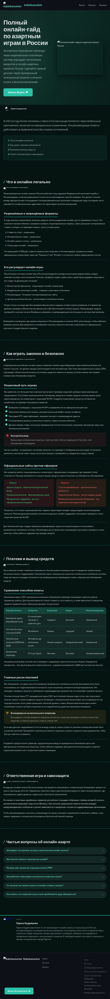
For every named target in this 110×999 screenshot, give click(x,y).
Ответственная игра (92, 975)
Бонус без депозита (18, 991)
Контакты (88, 963)
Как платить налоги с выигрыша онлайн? (27, 859)
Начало (92, 5)
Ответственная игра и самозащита (26, 154)
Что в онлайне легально (21, 140)
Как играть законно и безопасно (25, 145)
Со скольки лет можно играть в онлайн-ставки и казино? (35, 885)
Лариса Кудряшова (27, 923)
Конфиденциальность (93, 967)
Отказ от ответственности (95, 971)
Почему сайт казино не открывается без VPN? (29, 868)
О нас (86, 960)
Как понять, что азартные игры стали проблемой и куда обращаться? (41, 894)
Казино (103, 5)
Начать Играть (16, 92)
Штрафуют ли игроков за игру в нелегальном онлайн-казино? (38, 850)
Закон (82, 5)
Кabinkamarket (33, 5)
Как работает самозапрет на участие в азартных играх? (34, 876)
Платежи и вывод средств (22, 149)
